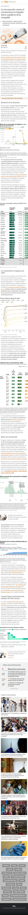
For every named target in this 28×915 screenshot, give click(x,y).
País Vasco (7, 892)
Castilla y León (7, 873)
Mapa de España (7, 21)
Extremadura (10, 884)
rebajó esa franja (16, 572)
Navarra (23, 888)
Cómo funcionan (18, 98)
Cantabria (18, 869)
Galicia (19, 884)
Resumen (4, 98)
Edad (8, 98)
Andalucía (6, 865)
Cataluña (6, 877)
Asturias (22, 865)
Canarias (9, 869)
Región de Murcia (19, 892)
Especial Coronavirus (19, 899)
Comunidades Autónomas (18, 895)
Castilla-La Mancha (20, 873)
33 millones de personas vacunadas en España (14, 459)
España (22, 880)
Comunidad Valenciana (10, 880)
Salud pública (6, 899)
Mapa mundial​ (17, 21)
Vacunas (5, 895)
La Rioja (15, 888)
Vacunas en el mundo (8, 23)
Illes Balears (6, 888)
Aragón (14, 865)
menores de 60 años (17, 419)
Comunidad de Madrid (18, 877)
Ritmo (12, 98)
